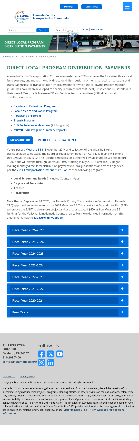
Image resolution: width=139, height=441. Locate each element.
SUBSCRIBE (97, 29)
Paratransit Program (27, 116)
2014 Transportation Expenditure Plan (42, 170)
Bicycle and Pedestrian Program (35, 106)
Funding (7, 56)
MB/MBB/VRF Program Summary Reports (40, 130)
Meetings (69, 6)
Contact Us (9, 376)
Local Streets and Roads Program (35, 111)
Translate (75, 34)
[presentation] (20, 140)
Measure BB (33, 149)
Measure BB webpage (48, 217)
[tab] (20, 140)
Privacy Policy (27, 376)
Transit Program (24, 120)
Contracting (92, 6)
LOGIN (84, 29)
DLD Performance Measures (32, 125)
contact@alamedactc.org (20, 362)
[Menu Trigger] (127, 6)
